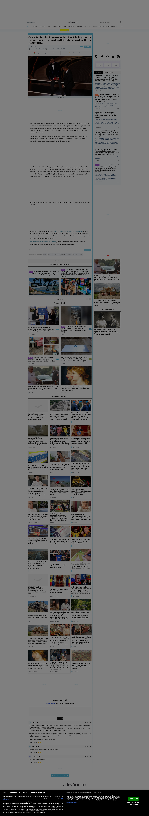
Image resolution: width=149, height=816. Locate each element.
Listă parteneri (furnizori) (72, 802)
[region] (74, 803)
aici (41, 807)
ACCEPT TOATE (133, 799)
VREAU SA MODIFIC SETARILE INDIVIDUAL (133, 803)
